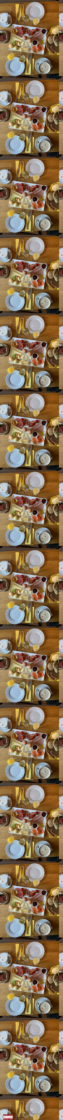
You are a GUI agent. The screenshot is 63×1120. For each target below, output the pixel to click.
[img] (31, 560)
